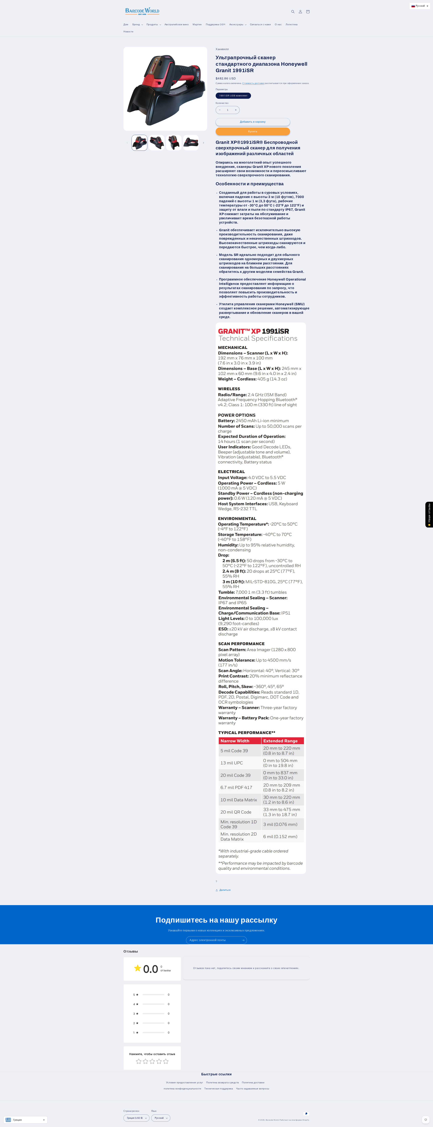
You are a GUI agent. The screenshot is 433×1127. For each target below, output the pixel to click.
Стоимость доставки (253, 83)
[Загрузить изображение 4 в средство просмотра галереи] (191, 142)
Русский (159, 1118)
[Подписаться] (243, 940)
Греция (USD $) (135, 1118)
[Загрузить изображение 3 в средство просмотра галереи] (173, 142)
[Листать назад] (127, 143)
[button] (137, 24)
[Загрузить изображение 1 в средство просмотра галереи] (139, 142)
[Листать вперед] (203, 143)
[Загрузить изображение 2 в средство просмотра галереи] (156, 142)
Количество (222, 103)
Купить (252, 131)
